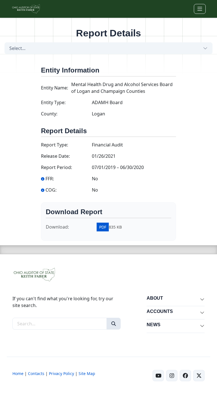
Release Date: (55, 156)
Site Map (87, 373)
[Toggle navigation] (200, 9)
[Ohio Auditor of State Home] (25, 8)
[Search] (114, 324)
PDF (102, 227)
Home (17, 373)
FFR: (49, 179)
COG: (51, 190)
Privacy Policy (61, 373)
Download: (57, 227)
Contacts (36, 373)
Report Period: (56, 167)
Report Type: (54, 145)
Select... (17, 48)
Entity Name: (54, 88)
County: (49, 114)
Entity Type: (53, 102)
